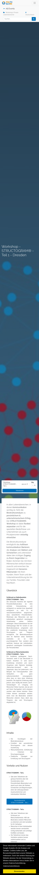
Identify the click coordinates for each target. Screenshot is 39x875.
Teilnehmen (20, 490)
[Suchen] (34, 19)
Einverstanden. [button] (19, 871)
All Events (10, 9)
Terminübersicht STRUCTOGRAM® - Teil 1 (19, 801)
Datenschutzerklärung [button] (11, 866)
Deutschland (29, 15)
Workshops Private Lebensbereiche (10, 14)
